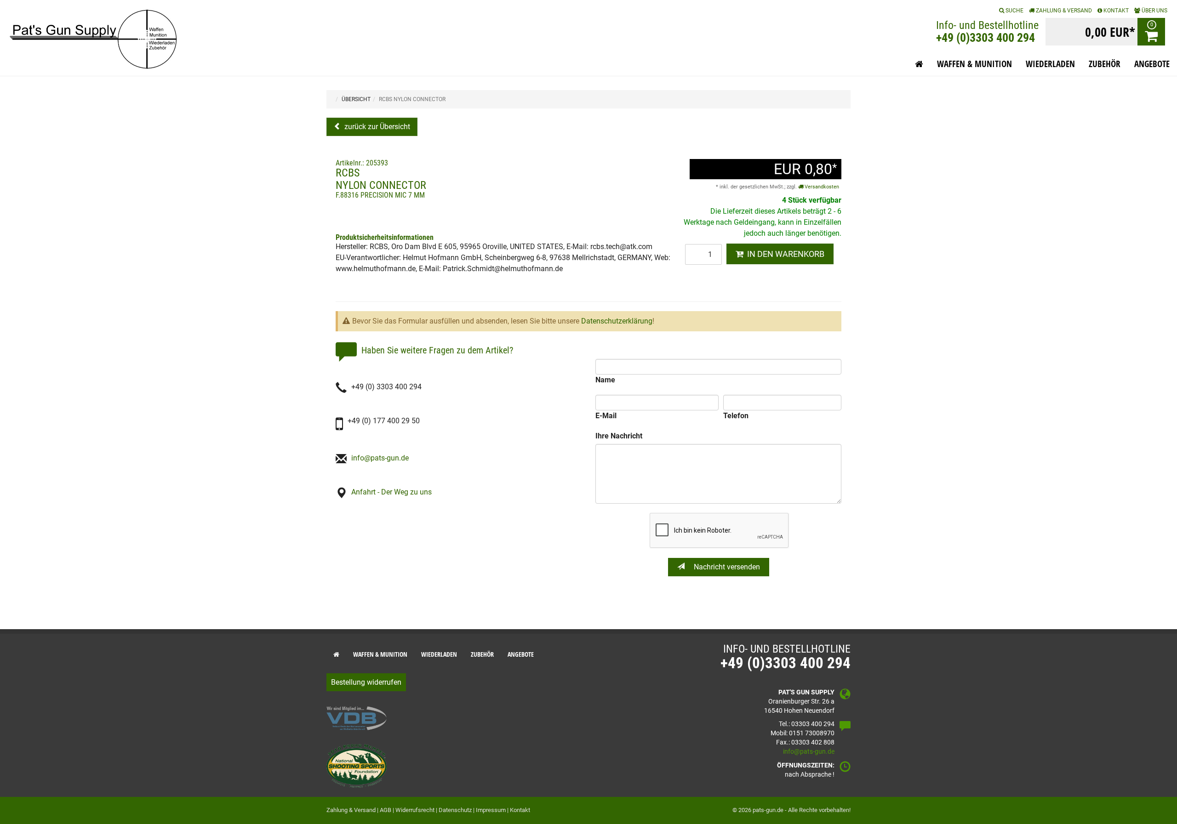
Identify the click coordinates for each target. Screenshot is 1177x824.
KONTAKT (1115, 10)
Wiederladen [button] (1050, 64)
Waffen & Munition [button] (974, 64)
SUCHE (1013, 10)
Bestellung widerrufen (366, 682)
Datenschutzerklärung (616, 321)
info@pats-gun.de (380, 458)
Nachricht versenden (726, 567)
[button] (919, 63)
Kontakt (520, 810)
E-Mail (606, 415)
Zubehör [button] (1104, 64)
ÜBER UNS (1153, 10)
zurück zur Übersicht (376, 126)
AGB (385, 810)
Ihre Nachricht (618, 436)
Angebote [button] (1152, 64)
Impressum (491, 810)
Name (605, 379)
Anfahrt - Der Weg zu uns (391, 492)
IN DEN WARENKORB (783, 254)
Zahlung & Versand (1063, 10)
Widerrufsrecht (414, 810)
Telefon (735, 415)
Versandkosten (821, 187)
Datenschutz (455, 810)
